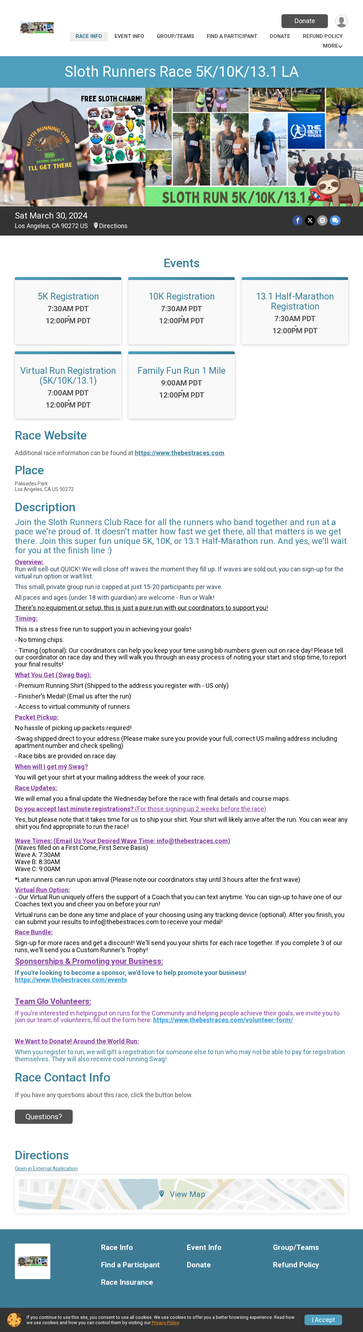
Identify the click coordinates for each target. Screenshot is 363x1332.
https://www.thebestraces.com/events (71, 979)
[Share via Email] (322, 220)
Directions (113, 226)
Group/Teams (175, 36)
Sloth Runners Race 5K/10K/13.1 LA (182, 71)
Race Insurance (127, 1282)
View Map (187, 1194)
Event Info (129, 36)
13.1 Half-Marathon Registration (295, 301)
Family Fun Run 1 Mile (181, 370)
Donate (305, 21)
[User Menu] (341, 21)
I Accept (323, 1319)
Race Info (89, 36)
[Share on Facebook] (297, 220)
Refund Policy (322, 36)
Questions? (44, 1116)
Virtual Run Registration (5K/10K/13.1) (68, 375)
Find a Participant (232, 36)
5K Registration (68, 296)
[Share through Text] (335, 220)
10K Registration (182, 296)
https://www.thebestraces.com (179, 453)
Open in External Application (46, 1168)
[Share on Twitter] (310, 220)
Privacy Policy (165, 1322)
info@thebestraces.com (192, 841)
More (330, 46)
